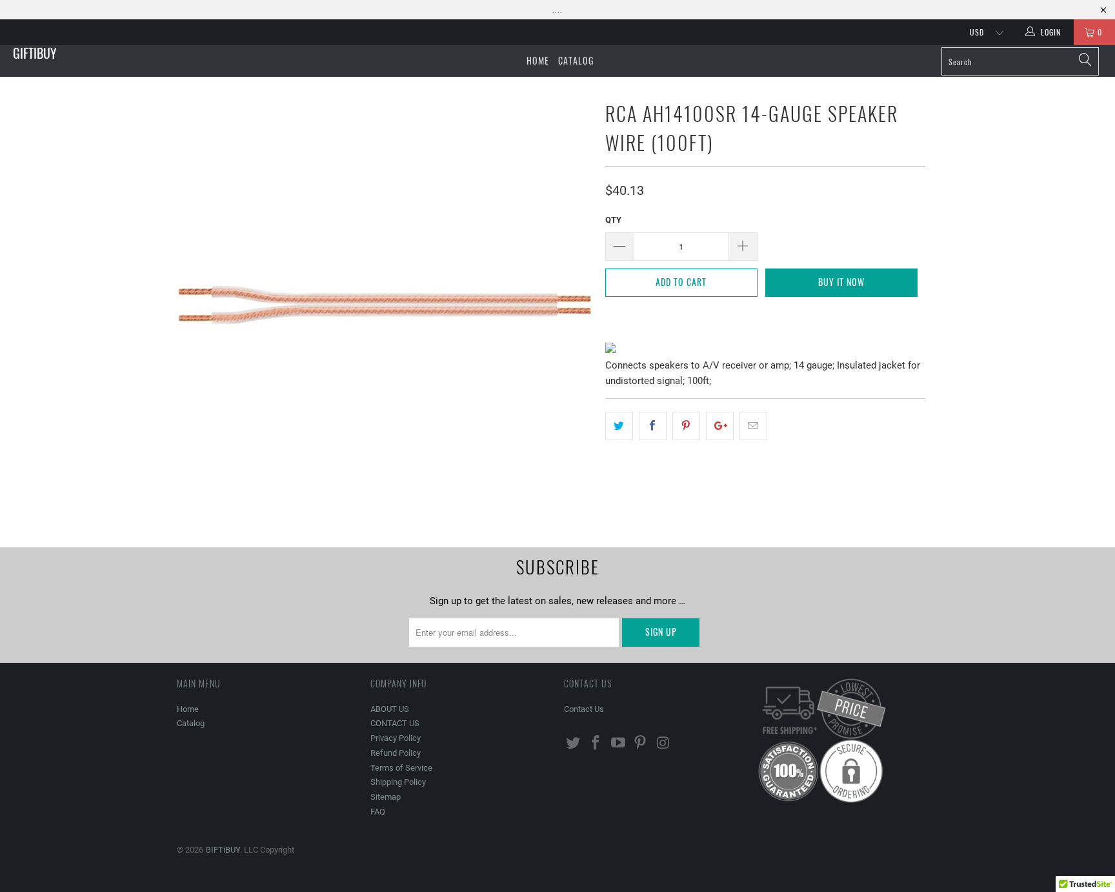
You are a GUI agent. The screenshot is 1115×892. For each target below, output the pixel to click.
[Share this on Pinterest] (686, 426)
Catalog (576, 60)
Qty (613, 220)
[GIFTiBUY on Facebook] (596, 743)
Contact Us (584, 709)
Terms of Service (401, 768)
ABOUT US (389, 709)
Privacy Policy (395, 738)
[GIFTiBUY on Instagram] (663, 743)
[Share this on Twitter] (619, 426)
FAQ (377, 811)
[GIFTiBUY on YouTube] (618, 743)
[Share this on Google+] (720, 426)
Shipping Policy (398, 782)
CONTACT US (394, 723)
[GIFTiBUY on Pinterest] (640, 743)
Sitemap (385, 797)
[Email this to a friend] (753, 426)
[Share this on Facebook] (653, 426)
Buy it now (841, 282)
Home (538, 60)
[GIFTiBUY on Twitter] (573, 743)
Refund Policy (395, 753)
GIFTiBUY (35, 53)
